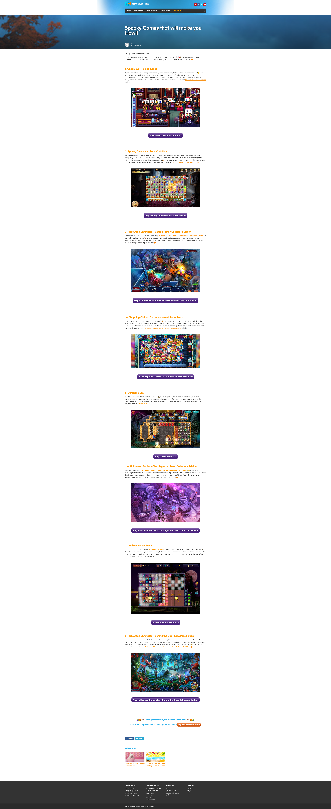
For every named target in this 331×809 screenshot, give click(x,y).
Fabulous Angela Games (132, 790)
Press (167, 795)
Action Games (150, 797)
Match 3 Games (150, 792)
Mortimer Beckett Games (132, 795)
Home (129, 11)
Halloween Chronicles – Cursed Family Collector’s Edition (181, 236)
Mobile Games (152, 11)
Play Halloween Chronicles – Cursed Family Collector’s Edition (165, 300)
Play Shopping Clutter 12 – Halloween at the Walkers (165, 376)
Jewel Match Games (130, 792)
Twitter (189, 790)
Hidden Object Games (152, 790)
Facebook (190, 788)
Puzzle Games (150, 794)
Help (167, 788)
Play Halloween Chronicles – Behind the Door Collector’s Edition (165, 699)
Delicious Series (129, 788)
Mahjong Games (150, 799)
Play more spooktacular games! (189, 725)
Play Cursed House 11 (166, 456)
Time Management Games (153, 788)
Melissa (134, 44)
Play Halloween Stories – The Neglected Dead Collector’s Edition (165, 530)
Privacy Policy (170, 792)
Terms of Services (171, 790)
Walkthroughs (165, 11)
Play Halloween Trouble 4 (165, 622)
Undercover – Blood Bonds (195, 80)
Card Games (149, 795)
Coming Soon (139, 11)
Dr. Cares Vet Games (131, 794)
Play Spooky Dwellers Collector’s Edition (165, 215)
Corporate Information (172, 794)
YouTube (189, 792)
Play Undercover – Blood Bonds (165, 135)
